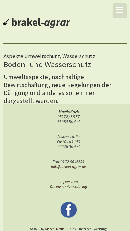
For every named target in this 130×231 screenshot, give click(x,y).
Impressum (68, 181)
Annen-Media (55, 228)
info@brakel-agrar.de (68, 166)
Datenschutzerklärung (68, 186)
